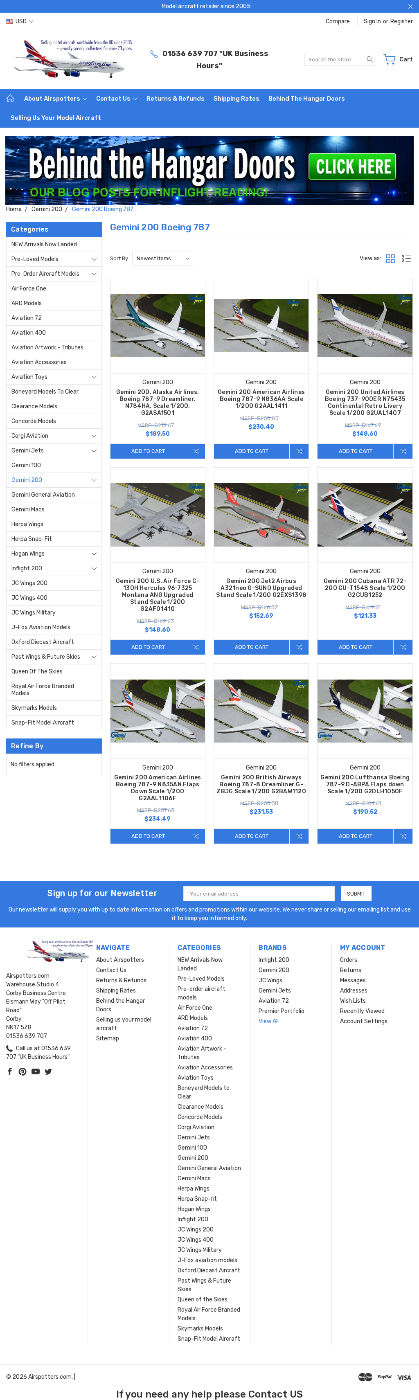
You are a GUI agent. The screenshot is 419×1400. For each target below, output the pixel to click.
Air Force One (28, 288)
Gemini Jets (27, 450)
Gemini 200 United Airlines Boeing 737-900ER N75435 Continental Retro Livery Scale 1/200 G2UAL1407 (365, 402)
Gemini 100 (26, 465)
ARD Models (26, 303)
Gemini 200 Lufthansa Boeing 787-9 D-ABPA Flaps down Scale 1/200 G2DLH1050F (365, 784)
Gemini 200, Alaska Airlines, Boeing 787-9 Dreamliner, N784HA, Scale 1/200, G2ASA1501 (157, 402)
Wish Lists (353, 1000)
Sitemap (107, 1038)
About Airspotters (52, 98)
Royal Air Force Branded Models (42, 690)
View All (269, 1021)
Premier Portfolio (281, 1011)
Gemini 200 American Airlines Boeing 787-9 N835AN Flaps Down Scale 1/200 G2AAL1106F (157, 788)
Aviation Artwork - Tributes (47, 347)
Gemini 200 (26, 480)
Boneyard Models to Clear (45, 391)
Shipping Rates (236, 98)
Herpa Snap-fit (31, 539)
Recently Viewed (362, 1011)
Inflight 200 (26, 568)
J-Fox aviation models (40, 627)
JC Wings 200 (29, 583)
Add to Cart (148, 451)
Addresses (353, 990)
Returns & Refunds (175, 98)
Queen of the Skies (37, 671)
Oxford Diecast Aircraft (42, 642)
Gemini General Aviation (43, 494)
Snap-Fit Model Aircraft (42, 722)
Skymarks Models (34, 708)
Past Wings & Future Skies (45, 656)
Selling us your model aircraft (56, 118)
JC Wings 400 (29, 597)
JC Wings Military (33, 612)
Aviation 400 (28, 332)
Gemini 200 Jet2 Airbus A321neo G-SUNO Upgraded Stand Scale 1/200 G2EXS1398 (261, 588)
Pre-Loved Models (35, 259)
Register (401, 21)
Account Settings (363, 1021)
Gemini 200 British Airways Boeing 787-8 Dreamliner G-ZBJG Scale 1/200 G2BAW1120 (261, 784)
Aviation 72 (26, 318)
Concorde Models (33, 421)
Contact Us (114, 98)
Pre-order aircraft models (45, 273)
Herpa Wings (27, 524)
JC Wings (270, 980)
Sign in (372, 21)
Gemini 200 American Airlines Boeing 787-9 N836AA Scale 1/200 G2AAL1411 (261, 399)
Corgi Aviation (29, 435)
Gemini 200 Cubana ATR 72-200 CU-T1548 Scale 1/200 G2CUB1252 (365, 588)
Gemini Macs (28, 509)
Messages (353, 980)
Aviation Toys (29, 377)
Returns (350, 970)
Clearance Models (34, 406)
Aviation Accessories (39, 362)
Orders (348, 960)
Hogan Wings (28, 553)
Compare (338, 21)
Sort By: (119, 258)
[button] (210, 170)
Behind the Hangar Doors (306, 98)
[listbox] (162, 259)
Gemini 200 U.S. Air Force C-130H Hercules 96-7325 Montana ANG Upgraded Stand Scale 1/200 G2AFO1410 (157, 595)
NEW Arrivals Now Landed (44, 244)
